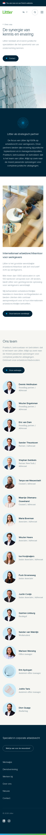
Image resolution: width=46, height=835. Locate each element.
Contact (12, 58)
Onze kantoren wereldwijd (19, 313)
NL (24, 12)
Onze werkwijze (15, 370)
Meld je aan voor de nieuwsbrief (18, 748)
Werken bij (8, 776)
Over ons (7, 783)
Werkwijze (7, 762)
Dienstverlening (10, 769)
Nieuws (6, 791)
